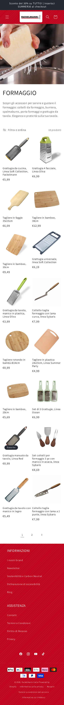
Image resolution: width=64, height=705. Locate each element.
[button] (7, 17)
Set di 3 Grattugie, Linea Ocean (46, 411)
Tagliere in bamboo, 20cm (14, 411)
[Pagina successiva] (42, 535)
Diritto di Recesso (17, 631)
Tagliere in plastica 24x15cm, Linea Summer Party (46, 363)
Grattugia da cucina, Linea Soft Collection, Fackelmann (15, 171)
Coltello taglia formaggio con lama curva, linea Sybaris (44, 313)
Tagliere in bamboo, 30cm (14, 265)
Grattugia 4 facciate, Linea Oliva (44, 170)
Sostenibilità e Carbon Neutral (24, 576)
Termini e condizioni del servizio (33, 692)
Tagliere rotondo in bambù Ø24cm (14, 361)
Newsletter (13, 568)
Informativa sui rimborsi (33, 697)
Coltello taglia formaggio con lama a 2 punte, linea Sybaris (46, 511)
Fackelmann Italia (30, 682)
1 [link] (22, 535)
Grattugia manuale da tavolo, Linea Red (15, 457)
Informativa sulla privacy (32, 686)
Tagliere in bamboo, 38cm (44, 219)
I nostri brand (15, 560)
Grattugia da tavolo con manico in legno (17, 509)
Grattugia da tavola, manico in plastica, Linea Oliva (14, 313)
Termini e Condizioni (19, 623)
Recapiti (51, 686)
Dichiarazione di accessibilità (23, 584)
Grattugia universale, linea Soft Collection (44, 260)
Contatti (12, 615)
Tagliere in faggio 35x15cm (13, 219)
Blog (9, 592)
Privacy (11, 639)
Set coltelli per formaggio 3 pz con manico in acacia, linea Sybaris (45, 460)
